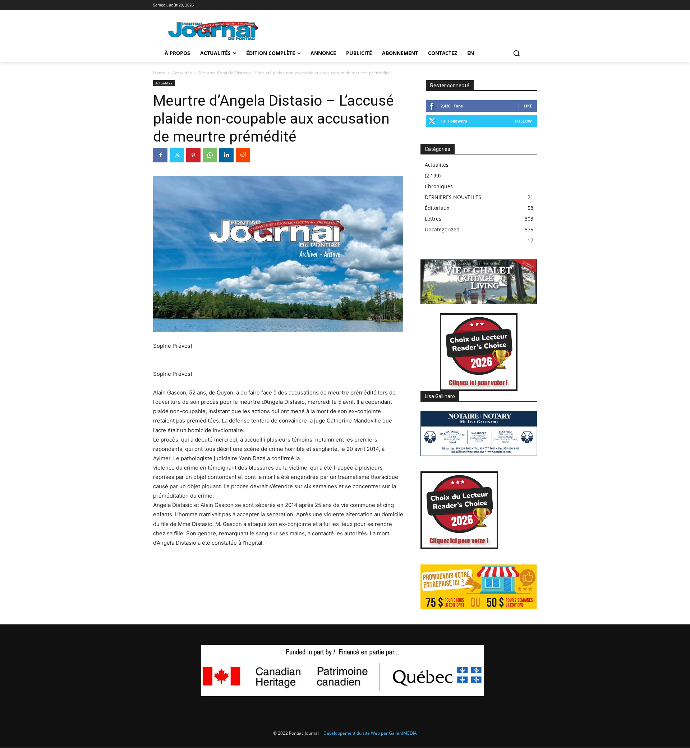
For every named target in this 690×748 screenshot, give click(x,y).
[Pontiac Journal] (214, 30)
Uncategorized (442, 229)
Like (528, 105)
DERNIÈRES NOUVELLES (453, 197)
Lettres (433, 218)
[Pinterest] (193, 155)
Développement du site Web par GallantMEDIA (370, 733)
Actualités (182, 73)
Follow (523, 121)
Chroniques (439, 186)
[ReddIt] (243, 155)
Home (159, 73)
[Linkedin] (226, 155)
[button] (516, 53)
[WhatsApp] (210, 155)
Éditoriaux (437, 207)
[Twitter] (177, 155)
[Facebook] (160, 155)
